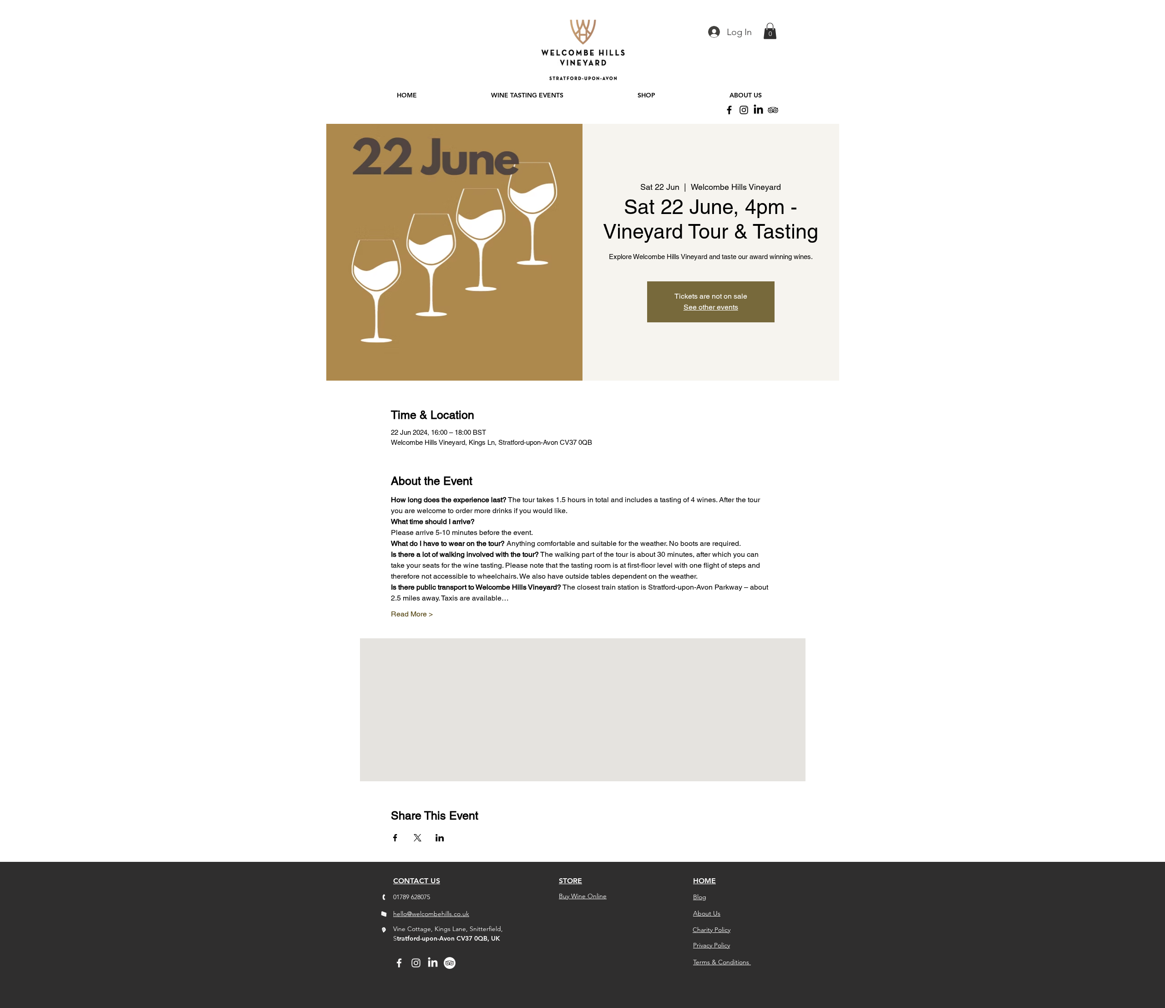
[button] (770, 31)
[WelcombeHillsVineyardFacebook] (729, 110)
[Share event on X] (417, 837)
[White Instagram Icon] (416, 963)
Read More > (412, 614)
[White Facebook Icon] (399, 963)
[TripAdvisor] (773, 110)
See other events (711, 307)
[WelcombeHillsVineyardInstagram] (744, 110)
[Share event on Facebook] (395, 837)
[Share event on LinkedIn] (440, 837)
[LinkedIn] (758, 110)
